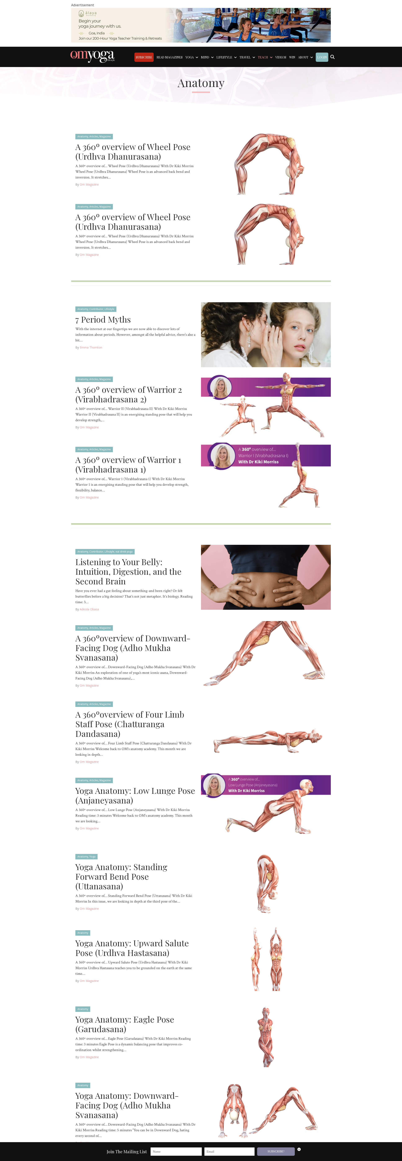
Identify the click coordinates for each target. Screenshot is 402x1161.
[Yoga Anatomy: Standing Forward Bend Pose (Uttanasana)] (266, 882)
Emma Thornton (91, 347)
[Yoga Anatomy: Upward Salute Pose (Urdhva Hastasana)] (266, 958)
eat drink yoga (124, 551)
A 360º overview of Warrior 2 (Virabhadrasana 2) (128, 394)
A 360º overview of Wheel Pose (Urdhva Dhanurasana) (133, 151)
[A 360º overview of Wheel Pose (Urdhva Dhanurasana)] (266, 162)
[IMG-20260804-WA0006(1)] (201, 25)
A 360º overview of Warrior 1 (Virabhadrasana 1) (128, 464)
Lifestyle (109, 309)
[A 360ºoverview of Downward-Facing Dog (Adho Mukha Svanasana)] (266, 653)
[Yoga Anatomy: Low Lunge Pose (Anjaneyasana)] (266, 806)
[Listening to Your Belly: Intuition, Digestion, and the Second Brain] (266, 577)
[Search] (332, 57)
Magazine (105, 136)
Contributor (96, 309)
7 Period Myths (103, 319)
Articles (93, 136)
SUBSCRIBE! (276, 1151)
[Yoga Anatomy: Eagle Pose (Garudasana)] (266, 1034)
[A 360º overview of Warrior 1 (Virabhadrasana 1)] (266, 475)
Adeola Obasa (89, 609)
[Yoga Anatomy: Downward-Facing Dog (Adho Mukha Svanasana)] (266, 1111)
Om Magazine (89, 184)
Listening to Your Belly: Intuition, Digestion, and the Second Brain (128, 571)
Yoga (92, 856)
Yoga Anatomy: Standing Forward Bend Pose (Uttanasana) (121, 876)
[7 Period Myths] (266, 334)
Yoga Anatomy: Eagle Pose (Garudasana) (124, 1024)
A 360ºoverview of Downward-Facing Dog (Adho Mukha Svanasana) (133, 647)
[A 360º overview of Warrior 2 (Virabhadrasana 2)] (266, 405)
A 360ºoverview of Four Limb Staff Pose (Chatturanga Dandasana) (129, 724)
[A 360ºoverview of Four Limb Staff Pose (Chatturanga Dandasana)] (266, 729)
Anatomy (82, 136)
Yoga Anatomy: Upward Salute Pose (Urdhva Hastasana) (132, 947)
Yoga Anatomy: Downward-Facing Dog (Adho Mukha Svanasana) (127, 1105)
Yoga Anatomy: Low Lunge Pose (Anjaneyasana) (135, 795)
